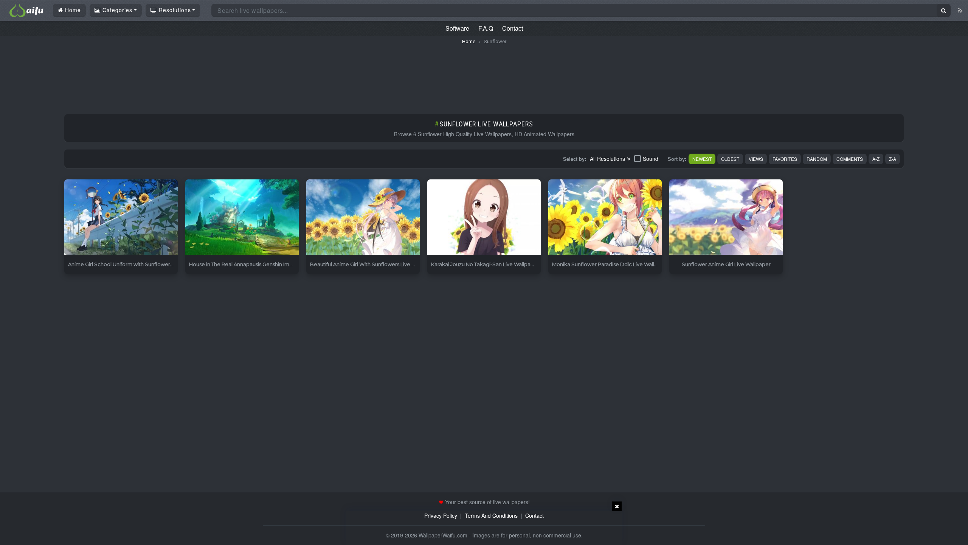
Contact (512, 28)
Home (72, 10)
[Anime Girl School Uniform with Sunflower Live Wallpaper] (121, 217)
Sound (650, 158)
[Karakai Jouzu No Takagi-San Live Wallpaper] (484, 217)
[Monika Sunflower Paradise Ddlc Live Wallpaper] (605, 217)
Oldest (730, 159)
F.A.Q (485, 28)
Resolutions (174, 10)
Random (817, 159)
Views (756, 159)
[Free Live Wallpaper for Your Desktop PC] (26, 9)
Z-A (892, 159)
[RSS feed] (960, 10)
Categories (116, 10)
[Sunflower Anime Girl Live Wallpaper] (726, 217)
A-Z (876, 159)
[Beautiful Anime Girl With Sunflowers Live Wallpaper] (363, 217)
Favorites (785, 159)
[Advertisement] (484, 76)
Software (457, 28)
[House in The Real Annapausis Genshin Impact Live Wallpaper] (242, 217)
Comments (849, 159)
